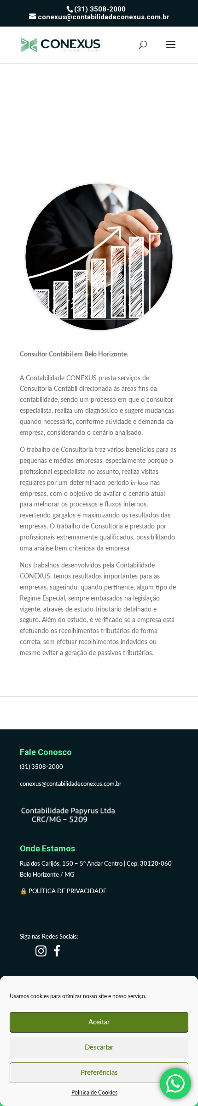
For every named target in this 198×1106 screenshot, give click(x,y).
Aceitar (99, 1022)
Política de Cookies (94, 1092)
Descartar (99, 1047)
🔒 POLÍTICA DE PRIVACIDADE (64, 892)
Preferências (99, 1072)
